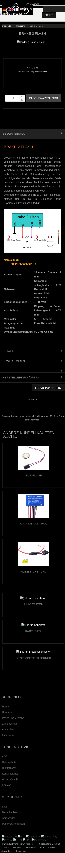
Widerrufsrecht (10, 779)
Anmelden (33, 4)
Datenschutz (9, 762)
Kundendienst (10, 773)
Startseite (6, 26)
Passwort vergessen (13, 823)
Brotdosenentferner (33, 658)
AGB (4, 756)
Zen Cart (56, 844)
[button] (22, 96)
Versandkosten (41, 72)
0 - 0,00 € (7, 18)
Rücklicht (20, 26)
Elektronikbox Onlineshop (21, 844)
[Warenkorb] (62, 9)
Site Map (17, 847)
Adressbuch (8, 818)
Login (5, 806)
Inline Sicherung (33, 571)
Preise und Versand (13, 718)
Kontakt (6, 785)
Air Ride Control (33, 523)
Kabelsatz (33, 631)
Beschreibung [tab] (14, 133)
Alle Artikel (8, 729)
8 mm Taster (33, 604)
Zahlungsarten (10, 723)
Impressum (8, 735)
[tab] (32, 369)
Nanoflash (33, 475)
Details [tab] (8, 351)
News (6, 847)
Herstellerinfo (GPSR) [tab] (21, 377)
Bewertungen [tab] (14, 361)
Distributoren (9, 768)
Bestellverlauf (9, 812)
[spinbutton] (15, 98)
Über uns (7, 712)
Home (5, 706)
